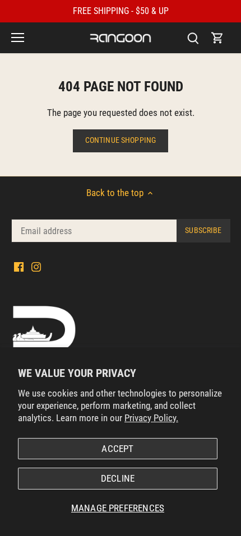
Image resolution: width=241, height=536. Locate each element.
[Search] (192, 37)
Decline (118, 478)
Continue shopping (120, 140)
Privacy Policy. (151, 417)
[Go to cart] (217, 37)
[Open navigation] (17, 37)
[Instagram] (36, 266)
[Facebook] (19, 266)
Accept (117, 448)
